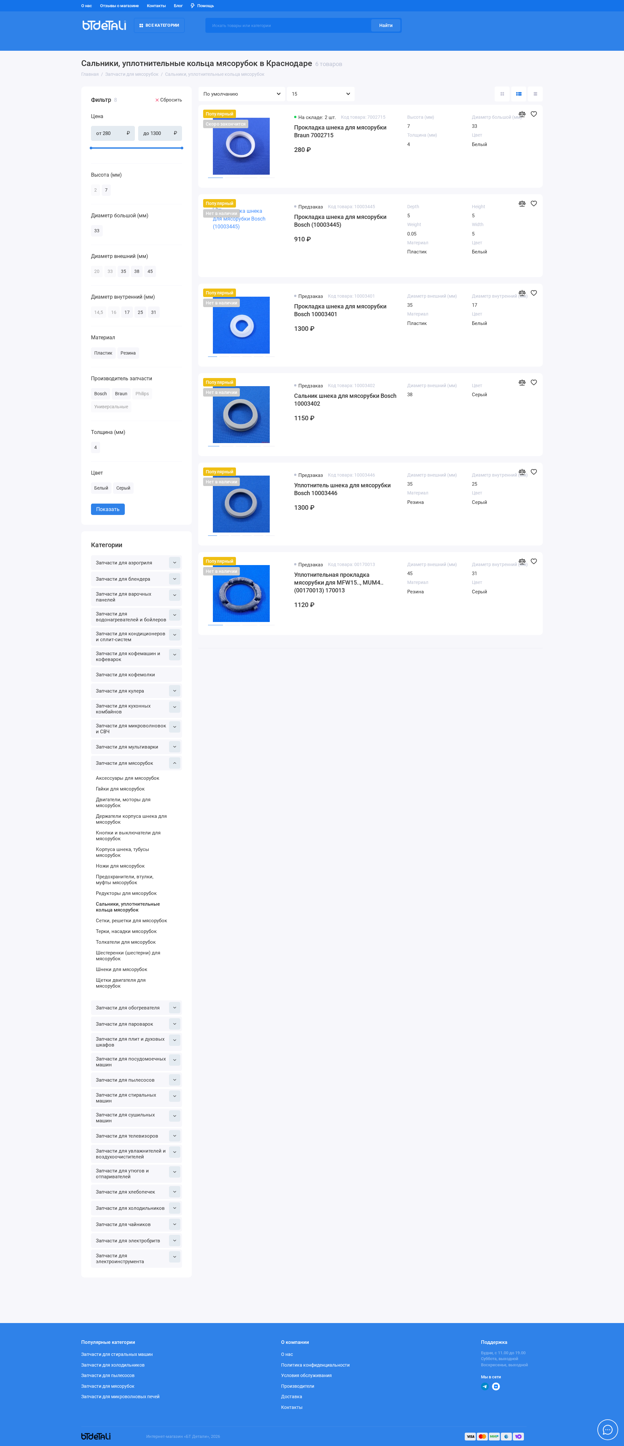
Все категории (162, 25)
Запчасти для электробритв (128, 1241)
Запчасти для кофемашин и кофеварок (128, 656)
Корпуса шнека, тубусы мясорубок (122, 852)
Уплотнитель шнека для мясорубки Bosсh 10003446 (342, 489)
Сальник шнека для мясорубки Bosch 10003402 (345, 399)
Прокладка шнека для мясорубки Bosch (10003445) (340, 220)
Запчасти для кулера (120, 691)
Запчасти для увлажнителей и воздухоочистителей (131, 1154)
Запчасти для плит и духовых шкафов (130, 1042)
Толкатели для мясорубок (126, 942)
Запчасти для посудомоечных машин (131, 1062)
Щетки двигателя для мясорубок (121, 983)
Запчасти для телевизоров (127, 1136)
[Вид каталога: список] (518, 94)
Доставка (291, 1396)
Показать (108, 509)
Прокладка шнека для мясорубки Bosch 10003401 (340, 310)
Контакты (156, 5)
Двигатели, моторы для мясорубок (123, 802)
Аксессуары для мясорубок (127, 778)
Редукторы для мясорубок (126, 893)
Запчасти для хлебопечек (125, 1192)
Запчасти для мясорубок (124, 763)
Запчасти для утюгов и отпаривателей (122, 1174)
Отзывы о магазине (119, 5)
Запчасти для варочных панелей (123, 597)
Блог (178, 5)
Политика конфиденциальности (315, 1365)
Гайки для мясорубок (120, 789)
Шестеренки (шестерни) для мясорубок (128, 956)
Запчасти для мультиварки (127, 747)
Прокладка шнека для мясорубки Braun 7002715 (340, 131)
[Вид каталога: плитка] (502, 94)
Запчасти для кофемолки (125, 675)
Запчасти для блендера (123, 579)
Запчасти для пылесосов (125, 1080)
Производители (297, 1386)
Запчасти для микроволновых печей (120, 1396)
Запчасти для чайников (123, 1224)
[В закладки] (533, 114)
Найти (386, 25)
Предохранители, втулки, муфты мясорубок (124, 879)
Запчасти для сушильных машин (125, 1118)
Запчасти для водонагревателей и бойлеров (131, 617)
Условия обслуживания (306, 1375)
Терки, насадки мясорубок (126, 931)
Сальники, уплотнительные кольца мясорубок (128, 907)
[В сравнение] (522, 114)
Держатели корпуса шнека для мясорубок (131, 819)
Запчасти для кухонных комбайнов (123, 709)
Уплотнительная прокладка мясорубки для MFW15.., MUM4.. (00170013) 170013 (339, 582)
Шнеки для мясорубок (121, 969)
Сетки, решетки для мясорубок (131, 921)
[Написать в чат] (608, 1429)
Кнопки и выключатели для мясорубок (128, 836)
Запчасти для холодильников (130, 1208)
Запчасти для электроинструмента (120, 1258)
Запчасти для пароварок (124, 1024)
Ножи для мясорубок (120, 866)
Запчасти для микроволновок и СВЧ (131, 729)
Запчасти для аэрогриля (124, 563)
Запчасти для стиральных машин (126, 1098)
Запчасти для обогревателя (128, 1008)
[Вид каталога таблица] (535, 94)
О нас (86, 5)
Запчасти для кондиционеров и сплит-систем (130, 636)
